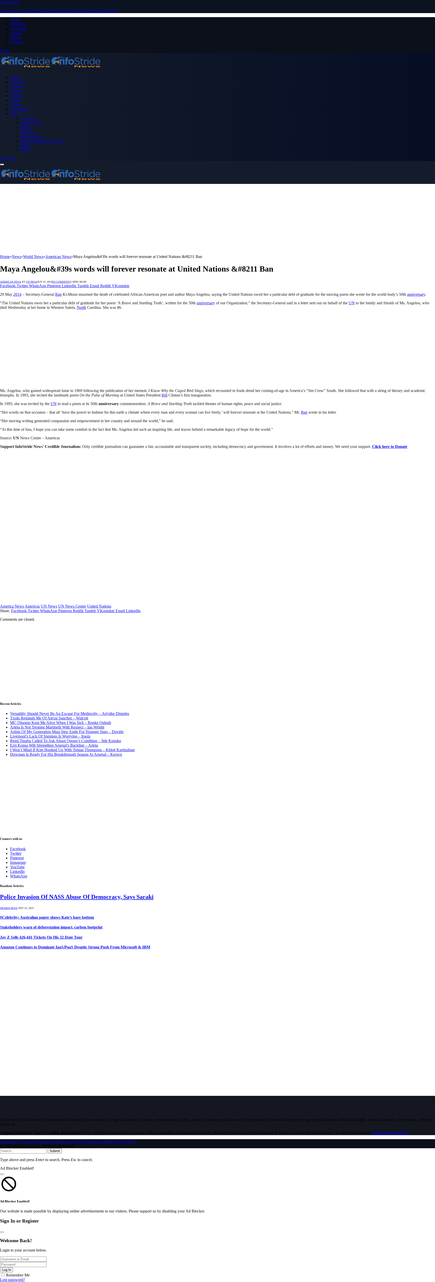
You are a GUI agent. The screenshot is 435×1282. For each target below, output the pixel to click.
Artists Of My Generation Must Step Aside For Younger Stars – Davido (67, 732)
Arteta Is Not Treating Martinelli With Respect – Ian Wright (57, 727)
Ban (58, 294)
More (14, 114)
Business (17, 82)
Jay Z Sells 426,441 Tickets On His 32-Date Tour (41, 937)
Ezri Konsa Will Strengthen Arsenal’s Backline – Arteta (54, 745)
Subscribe (8, 158)
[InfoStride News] (50, 69)
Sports (15, 105)
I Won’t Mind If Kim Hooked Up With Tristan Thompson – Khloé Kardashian (72, 750)
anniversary (416, 294)
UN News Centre (72, 606)
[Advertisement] (151, 219)
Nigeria (16, 95)
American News (10, 281)
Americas (32, 606)
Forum (15, 37)
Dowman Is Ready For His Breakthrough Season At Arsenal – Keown (66, 754)
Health (25, 127)
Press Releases (31, 136)
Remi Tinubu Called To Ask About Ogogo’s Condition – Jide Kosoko (65, 741)
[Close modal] (2, 1174)
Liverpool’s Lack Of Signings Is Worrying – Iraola (50, 736)
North (81, 307)
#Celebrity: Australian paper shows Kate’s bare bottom (47, 917)
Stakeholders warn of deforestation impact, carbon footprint (51, 927)
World (25, 145)
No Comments (61, 281)
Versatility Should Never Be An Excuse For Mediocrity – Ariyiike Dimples (69, 713)
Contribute (18, 28)
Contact (16, 42)
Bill (164, 395)
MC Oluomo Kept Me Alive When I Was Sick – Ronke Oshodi (60, 722)
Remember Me (18, 1275)
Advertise (17, 24)
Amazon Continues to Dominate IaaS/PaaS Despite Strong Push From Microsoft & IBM (75, 947)
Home (15, 77)
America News (12, 606)
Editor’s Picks (31, 123)
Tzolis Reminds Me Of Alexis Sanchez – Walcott (49, 718)
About (15, 19)
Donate (16, 33)
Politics (16, 100)
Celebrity (17, 86)
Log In (6, 1270)
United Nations (99, 606)
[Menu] (2, 164)
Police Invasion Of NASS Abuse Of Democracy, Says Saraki (77, 897)
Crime (15, 91)
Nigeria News (9, 908)
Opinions (27, 132)
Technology (19, 109)
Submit (55, 1151)
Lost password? (12, 1279)
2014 (17, 294)
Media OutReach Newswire (42, 141)
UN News (32, 281)
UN (352, 303)
